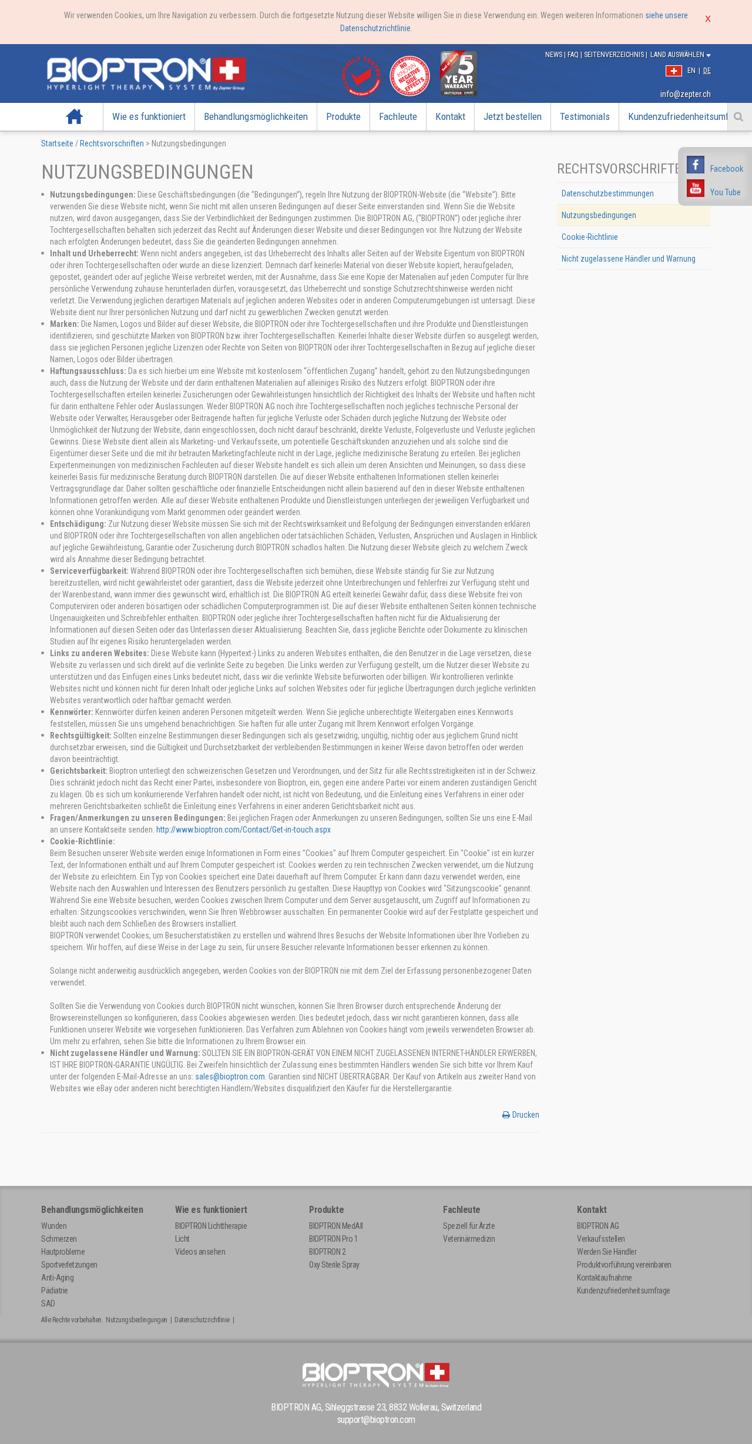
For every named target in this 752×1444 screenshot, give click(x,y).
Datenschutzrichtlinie (202, 1320)
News (554, 55)
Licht (182, 1239)
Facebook (726, 168)
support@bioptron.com (376, 1419)
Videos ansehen (200, 1251)
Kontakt (450, 116)
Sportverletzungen (69, 1264)
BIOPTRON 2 (327, 1251)
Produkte (343, 116)
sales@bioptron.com (230, 1076)
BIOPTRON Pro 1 (333, 1239)
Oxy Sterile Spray (334, 1264)
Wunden (53, 1226)
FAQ (574, 55)
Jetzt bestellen (513, 116)
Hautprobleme (63, 1251)
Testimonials (585, 116)
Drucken (525, 1114)
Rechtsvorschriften (112, 143)
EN (691, 70)
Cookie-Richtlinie (590, 237)
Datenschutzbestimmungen (608, 193)
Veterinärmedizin (469, 1239)
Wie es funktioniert (149, 116)
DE (707, 70)
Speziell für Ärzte (469, 1226)
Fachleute (398, 116)
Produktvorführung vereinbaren (624, 1264)
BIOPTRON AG (598, 1226)
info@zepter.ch (685, 94)
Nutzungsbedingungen (599, 215)
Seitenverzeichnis (615, 55)
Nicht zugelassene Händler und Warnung (629, 258)
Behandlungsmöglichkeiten (256, 116)
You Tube (725, 192)
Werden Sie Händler (606, 1251)
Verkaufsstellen (601, 1239)
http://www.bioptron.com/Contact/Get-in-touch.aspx (243, 829)
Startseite (75, 116)
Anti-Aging (57, 1277)
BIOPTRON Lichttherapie (211, 1226)
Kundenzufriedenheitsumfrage (623, 1290)
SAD (48, 1303)
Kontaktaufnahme (604, 1277)
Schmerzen (59, 1239)
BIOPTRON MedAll (336, 1226)
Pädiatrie (54, 1290)
